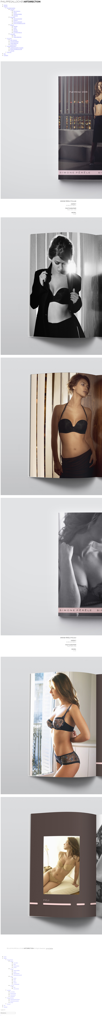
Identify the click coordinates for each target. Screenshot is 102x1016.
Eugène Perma (17, 32)
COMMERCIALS (11, 46)
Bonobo (15, 15)
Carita (14, 28)
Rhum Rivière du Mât (19, 23)
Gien (14, 35)
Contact (6, 55)
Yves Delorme (17, 37)
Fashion (12, 9)
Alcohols (12, 17)
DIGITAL (9, 52)
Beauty (12, 25)
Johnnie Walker (17, 18)
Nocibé (15, 26)
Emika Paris (13, 44)
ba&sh (15, 12)
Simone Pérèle (17, 14)
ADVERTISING (11, 8)
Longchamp (16, 11)
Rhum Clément (17, 21)
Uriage (15, 29)
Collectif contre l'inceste (16, 47)
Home (5, 5)
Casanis (15, 20)
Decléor (15, 31)
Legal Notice (49, 948)
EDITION (9, 38)
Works (5, 6)
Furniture (12, 34)
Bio (5, 53)
